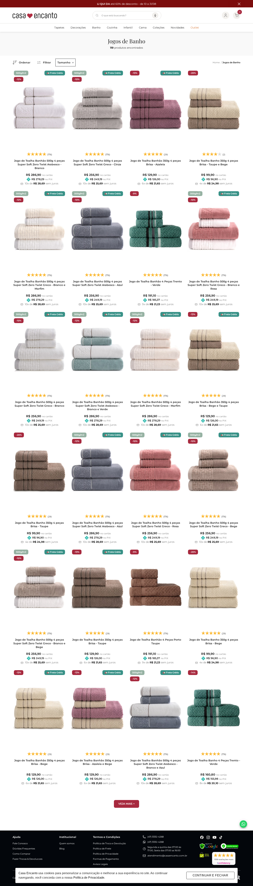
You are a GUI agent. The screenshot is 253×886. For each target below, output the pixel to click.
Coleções (158, 27)
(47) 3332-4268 (155, 836)
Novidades (177, 27)
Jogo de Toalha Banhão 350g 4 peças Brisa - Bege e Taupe (213, 403)
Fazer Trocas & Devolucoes (27, 859)
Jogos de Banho (231, 62)
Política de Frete (102, 848)
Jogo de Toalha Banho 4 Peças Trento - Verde (213, 762)
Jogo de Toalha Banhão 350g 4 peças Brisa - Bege (39, 762)
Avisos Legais (100, 864)
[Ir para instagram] (208, 837)
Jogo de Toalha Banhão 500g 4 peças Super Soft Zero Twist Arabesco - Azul (97, 524)
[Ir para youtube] (214, 837)
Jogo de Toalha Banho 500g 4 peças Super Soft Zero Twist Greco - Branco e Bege (39, 643)
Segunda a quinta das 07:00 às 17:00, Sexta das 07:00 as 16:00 (164, 849)
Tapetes (59, 27)
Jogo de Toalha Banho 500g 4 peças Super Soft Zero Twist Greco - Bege (213, 524)
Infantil (128, 27)
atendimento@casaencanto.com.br (167, 855)
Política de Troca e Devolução (109, 843)
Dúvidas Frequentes (24, 848)
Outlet (195, 27)
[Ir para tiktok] (221, 837)
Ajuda (17, 837)
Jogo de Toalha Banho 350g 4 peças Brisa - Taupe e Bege (213, 162)
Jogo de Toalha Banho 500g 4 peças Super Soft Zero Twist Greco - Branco (39, 403)
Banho (96, 27)
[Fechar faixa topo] (237, 4)
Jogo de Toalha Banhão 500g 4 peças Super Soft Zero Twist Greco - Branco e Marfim (39, 285)
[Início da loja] (35, 15)
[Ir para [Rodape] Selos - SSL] (204, 858)
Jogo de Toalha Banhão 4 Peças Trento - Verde (155, 283)
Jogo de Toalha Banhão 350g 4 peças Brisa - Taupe (97, 641)
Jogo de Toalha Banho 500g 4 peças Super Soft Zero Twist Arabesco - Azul (97, 283)
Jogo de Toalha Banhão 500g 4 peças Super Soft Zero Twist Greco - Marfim (155, 403)
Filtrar (47, 62)
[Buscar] (97, 15)
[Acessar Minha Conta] (225, 15)
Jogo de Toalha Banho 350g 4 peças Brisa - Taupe (39, 524)
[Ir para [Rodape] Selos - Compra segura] (229, 846)
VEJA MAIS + (126, 803)
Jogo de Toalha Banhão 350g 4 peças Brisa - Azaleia (155, 162)
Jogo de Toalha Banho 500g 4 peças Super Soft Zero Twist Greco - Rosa (155, 524)
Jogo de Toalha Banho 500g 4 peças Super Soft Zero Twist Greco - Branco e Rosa (214, 285)
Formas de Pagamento (106, 859)
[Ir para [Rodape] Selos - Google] (209, 846)
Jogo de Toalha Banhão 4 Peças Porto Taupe (155, 641)
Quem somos (66, 843)
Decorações (78, 27)
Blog (61, 848)
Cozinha (112, 27)
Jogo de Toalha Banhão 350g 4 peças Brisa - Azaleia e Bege (97, 762)
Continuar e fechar (210, 875)
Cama (143, 27)
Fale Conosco (20, 843)
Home (217, 62)
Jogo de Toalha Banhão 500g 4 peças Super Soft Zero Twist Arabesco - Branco (39, 164)
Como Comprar (21, 853)
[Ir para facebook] (202, 837)
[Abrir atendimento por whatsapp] (243, 824)
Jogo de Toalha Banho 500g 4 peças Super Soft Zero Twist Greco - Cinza (97, 162)
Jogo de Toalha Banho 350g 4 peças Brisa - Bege (213, 641)
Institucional (67, 837)
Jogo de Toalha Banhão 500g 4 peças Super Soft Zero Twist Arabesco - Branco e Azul (155, 764)
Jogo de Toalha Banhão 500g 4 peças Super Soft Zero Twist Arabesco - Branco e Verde (97, 405)
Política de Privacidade (105, 853)
